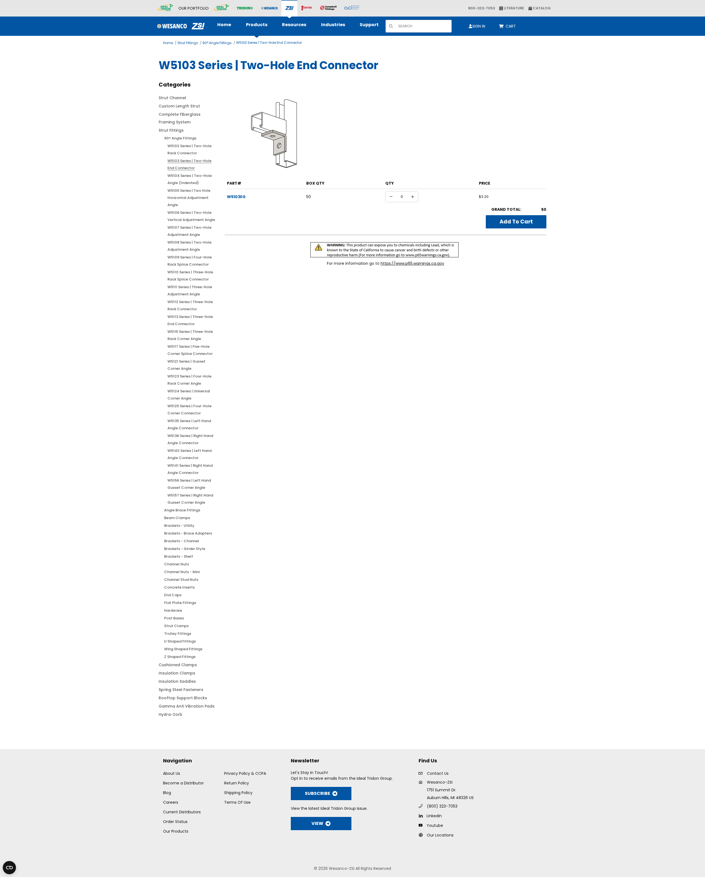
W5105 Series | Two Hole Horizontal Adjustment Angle (188, 197)
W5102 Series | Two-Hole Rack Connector (189, 149)
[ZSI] (289, 8)
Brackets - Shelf (178, 556)
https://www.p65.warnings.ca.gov (412, 263)
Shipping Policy (238, 792)
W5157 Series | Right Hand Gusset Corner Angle (190, 499)
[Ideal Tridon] (221, 8)
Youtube (435, 825)
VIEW (317, 823)
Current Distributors (182, 812)
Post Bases (174, 618)
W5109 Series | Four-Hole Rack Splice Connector (189, 261)
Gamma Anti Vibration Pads (187, 706)
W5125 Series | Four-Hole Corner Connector (189, 409)
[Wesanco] (269, 8)
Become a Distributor (183, 783)
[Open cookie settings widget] (9, 867)
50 (308, 196)
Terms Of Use (237, 802)
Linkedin (434, 816)
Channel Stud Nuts (181, 579)
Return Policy (236, 783)
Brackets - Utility (179, 525)
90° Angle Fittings (217, 43)
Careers (170, 802)
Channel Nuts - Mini (182, 571)
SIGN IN (478, 26)
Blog (167, 792)
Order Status (175, 821)
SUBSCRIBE (317, 793)
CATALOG (541, 8)
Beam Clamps (177, 517)
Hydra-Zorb (170, 714)
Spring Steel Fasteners (181, 689)
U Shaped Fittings (180, 641)
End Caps (172, 595)
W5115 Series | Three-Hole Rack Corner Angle (190, 335)
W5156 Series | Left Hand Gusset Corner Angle (189, 484)
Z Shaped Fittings (180, 656)
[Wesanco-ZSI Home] (179, 26)
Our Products (175, 831)
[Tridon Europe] (245, 8)
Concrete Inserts (179, 587)
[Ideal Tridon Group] (165, 8)
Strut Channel (172, 98)
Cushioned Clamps (178, 665)
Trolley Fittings (177, 633)
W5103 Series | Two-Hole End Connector (269, 42)
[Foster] (306, 8)
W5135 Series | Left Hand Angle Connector (189, 424)
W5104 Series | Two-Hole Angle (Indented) (189, 179)
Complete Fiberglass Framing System (179, 118)
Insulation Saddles (177, 681)
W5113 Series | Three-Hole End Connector (190, 320)
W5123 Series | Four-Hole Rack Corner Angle (189, 380)
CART (512, 26)
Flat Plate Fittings (180, 602)
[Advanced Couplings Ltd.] (351, 8)
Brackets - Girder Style (184, 548)
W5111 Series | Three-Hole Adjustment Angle (189, 290)
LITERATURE (513, 8)
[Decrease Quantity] (391, 196)
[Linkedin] (422, 815)
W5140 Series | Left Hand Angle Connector (189, 454)
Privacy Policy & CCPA (245, 773)
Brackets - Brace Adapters (188, 533)
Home (168, 43)
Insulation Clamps (177, 673)
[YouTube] (422, 825)
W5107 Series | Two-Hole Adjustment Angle (189, 231)
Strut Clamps (176, 625)
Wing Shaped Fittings (183, 649)
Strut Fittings (187, 43)
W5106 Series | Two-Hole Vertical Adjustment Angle (191, 216)
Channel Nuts (176, 564)
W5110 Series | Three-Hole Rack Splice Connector (190, 275)
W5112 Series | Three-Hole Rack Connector (190, 305)
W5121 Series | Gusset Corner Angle (186, 365)
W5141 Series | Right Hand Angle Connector (190, 469)
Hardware (173, 610)
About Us (171, 773)
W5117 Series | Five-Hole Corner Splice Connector (190, 350)
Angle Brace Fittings (182, 510)
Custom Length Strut (179, 106)
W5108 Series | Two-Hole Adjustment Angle (189, 246)
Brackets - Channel (181, 541)
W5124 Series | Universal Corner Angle (188, 394)
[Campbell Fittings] (328, 8)
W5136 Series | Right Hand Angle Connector (190, 439)
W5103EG (236, 196)
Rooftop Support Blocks (183, 698)
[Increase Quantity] (412, 196)
